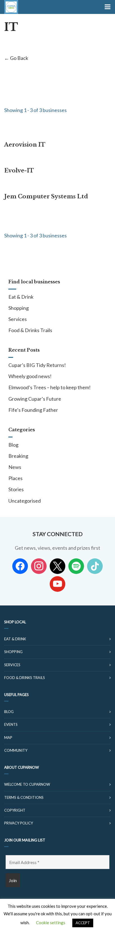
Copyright (14, 810)
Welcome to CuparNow (27, 784)
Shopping (18, 308)
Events (11, 724)
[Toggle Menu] (107, 7)
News (14, 467)
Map (8, 737)
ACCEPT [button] (83, 923)
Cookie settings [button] (50, 922)
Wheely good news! (30, 376)
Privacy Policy (18, 823)
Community (15, 750)
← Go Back (16, 58)
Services (17, 319)
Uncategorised (24, 501)
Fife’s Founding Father (33, 410)
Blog (13, 445)
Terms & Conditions (24, 797)
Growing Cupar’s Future (34, 399)
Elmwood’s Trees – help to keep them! (49, 387)
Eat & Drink (20, 297)
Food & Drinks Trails (30, 330)
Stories (16, 489)
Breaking (18, 456)
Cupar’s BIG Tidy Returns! (37, 365)
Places (15, 478)
